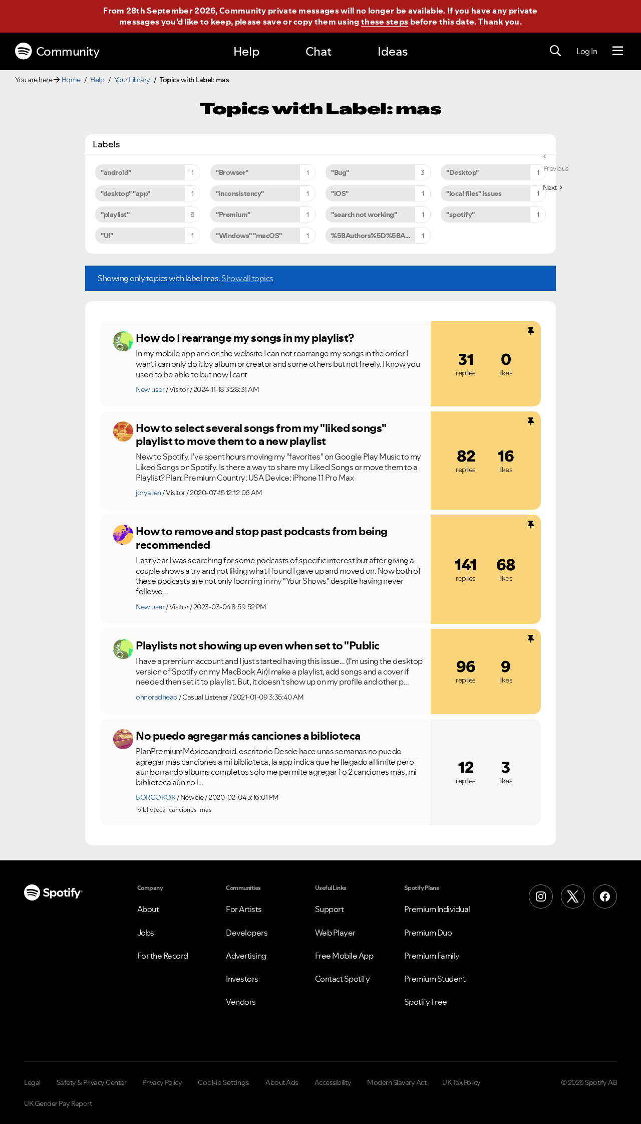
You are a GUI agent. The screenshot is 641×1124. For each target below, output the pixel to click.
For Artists (244, 909)
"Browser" (232, 172)
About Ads (281, 1082)
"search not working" (364, 214)
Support (329, 909)
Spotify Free (425, 1001)
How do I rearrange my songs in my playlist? (245, 337)
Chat (318, 51)
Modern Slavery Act (396, 1082)
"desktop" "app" (125, 193)
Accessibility (333, 1082)
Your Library (132, 80)
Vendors (241, 1001)
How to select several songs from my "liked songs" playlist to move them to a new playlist (261, 434)
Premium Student (435, 978)
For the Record (162, 955)
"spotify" (460, 214)
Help (246, 51)
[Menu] (617, 51)
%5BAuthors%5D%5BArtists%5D (381, 236)
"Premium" (233, 214)
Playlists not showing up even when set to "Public (258, 645)
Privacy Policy (162, 1082)
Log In (586, 51)
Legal (32, 1082)
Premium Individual (437, 909)
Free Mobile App (344, 955)
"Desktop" (462, 172)
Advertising (246, 955)
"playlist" (115, 214)
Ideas (393, 51)
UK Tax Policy (461, 1082)
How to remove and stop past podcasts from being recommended (262, 538)
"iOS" (340, 193)
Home (71, 80)
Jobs (145, 932)
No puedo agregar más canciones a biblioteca (248, 735)
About (148, 909)
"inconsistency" (240, 193)
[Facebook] (605, 896)
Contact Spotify (342, 978)
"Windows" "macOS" (249, 236)
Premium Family (432, 955)
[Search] (555, 51)
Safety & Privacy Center (92, 1082)
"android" (116, 172)
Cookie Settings (223, 1082)
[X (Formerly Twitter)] (573, 896)
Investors (242, 978)
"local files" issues (473, 193)
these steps (384, 21)
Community (68, 51)
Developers (246, 932)
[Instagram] (541, 896)
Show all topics (247, 278)
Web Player (335, 932)
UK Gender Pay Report (58, 1103)
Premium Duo (428, 932)
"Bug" (340, 172)
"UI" (107, 236)
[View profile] (123, 341)
